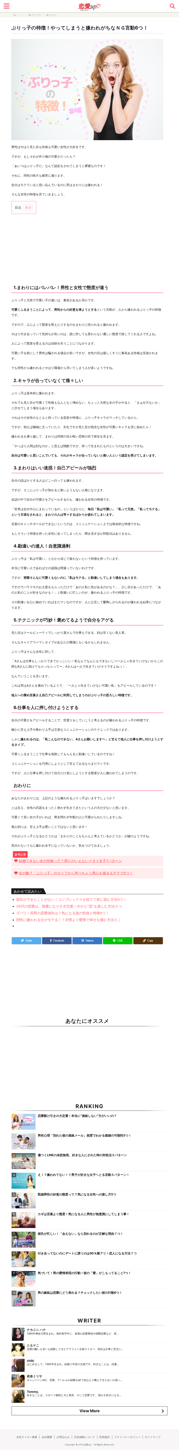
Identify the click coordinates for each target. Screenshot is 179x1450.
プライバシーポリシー (127, 1437)
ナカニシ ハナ (36, 1329)
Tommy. (33, 1391)
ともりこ (33, 1345)
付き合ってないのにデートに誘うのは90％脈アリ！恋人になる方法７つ (87, 1253)
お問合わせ (63, 1437)
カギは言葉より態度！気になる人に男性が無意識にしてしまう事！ (83, 1214)
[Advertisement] (87, 248)
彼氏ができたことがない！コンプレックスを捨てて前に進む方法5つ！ (71, 899)
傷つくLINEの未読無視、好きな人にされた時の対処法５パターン (82, 1155)
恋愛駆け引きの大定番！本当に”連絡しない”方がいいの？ (77, 1116)
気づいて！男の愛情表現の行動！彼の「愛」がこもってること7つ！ (84, 1273)
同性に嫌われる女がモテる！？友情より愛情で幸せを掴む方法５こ (68, 920)
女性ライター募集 (26, 1437)
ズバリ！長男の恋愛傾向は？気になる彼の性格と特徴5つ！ (62, 913)
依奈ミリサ (34, 1376)
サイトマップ (152, 1437)
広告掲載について (84, 1437)
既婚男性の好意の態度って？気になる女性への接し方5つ (77, 1194)
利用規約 (104, 1437)
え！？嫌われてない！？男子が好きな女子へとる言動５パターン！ (83, 1174)
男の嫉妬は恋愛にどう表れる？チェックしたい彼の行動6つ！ (80, 1292)
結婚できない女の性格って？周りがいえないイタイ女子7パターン (70, 861)
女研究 (53, 15)
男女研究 (36, 15)
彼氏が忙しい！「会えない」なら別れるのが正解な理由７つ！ (80, 1233)
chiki (30, 1360)
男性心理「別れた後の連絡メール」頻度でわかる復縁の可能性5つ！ (84, 1135)
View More (89, 1411)
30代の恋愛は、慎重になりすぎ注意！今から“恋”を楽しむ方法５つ (69, 906)
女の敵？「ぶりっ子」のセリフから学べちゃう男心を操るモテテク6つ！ (76, 873)
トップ (20, 15)
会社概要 (47, 1437)
